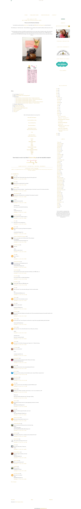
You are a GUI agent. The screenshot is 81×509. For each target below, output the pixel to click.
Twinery (34, 170)
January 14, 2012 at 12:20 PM (20, 406)
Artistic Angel (16, 460)
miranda (15, 341)
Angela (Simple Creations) (32, 128)
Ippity (58, 176)
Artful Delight (59, 144)
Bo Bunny (58, 149)
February (58, 113)
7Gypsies (58, 142)
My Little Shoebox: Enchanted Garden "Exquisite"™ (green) (25, 100)
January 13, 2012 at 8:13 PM (20, 233)
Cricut (58, 158)
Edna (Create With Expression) (32, 129)
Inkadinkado (59, 174)
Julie (14, 287)
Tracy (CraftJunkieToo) (32, 122)
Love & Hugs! (60, 120)
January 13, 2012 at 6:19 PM (20, 184)
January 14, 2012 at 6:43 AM (20, 332)
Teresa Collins (59, 199)
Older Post (51, 499)
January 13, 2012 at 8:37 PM (20, 242)
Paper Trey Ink (59, 188)
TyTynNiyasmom (16, 215)
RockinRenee (16, 281)
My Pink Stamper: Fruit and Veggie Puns (22, 95)
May (58, 108)
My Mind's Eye (59, 183)
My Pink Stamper (60, 184)
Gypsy (58, 170)
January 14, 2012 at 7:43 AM (20, 355)
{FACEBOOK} (31, 166)
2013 (57, 94)
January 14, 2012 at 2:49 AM (20, 308)
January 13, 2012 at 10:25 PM (20, 279)
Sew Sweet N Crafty (17, 261)
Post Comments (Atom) (19, 501)
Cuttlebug (58, 161)
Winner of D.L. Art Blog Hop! (63, 128)
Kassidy (32, 138)
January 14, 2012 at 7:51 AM (20, 362)
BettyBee (15, 389)
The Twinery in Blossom (20, 106)
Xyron (58, 204)
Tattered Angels (59, 197)
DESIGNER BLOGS (43, 508)
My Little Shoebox (26, 169)
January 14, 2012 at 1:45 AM (20, 300)
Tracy (15, 220)
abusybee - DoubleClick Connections (20, 236)
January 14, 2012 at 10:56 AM (20, 380)
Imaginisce (59, 173)
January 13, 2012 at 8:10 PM (20, 224)
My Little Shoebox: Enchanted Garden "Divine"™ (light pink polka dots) (27, 97)
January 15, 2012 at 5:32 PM (20, 457)
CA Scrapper (16, 347)
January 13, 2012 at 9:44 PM (20, 273)
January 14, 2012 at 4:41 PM (20, 420)
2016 (57, 90)
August (58, 104)
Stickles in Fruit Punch (17, 109)
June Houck (16, 311)
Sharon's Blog (32, 157)
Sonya (15, 181)
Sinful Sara (15, 433)
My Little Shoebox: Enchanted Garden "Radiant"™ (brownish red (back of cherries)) (29, 101)
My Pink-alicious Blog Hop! (62, 122)
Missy (32, 144)
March (58, 111)
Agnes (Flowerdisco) (32, 134)
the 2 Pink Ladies (16, 473)
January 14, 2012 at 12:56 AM (20, 294)
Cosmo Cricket (59, 155)
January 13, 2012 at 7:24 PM (20, 218)
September (59, 102)
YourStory (58, 206)
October (58, 100)
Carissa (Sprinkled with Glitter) (32, 149)
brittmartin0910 (16, 358)
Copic (58, 153)
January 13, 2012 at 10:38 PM (20, 284)
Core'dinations (59, 154)
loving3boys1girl (16, 244)
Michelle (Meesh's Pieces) (32, 136)
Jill (14, 199)
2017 (57, 88)
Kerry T (15, 226)
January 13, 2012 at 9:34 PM (20, 251)
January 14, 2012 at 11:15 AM (20, 386)
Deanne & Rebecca (17, 452)
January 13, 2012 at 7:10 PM (20, 196)
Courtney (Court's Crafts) (32, 147)
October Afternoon (60, 185)
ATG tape (15, 111)
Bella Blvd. (59, 147)
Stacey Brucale (16, 377)
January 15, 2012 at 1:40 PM (20, 449)
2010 (57, 134)
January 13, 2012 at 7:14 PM (20, 202)
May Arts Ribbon (60, 180)
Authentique (59, 146)
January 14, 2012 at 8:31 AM (20, 368)
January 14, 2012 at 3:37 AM (20, 316)
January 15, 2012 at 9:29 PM (20, 463)
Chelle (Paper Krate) (32, 141)
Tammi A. (15, 318)
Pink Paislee (59, 193)
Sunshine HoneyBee (17, 423)
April (58, 110)
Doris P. (15, 365)
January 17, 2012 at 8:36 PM (20, 479)
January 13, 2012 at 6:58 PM (20, 190)
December (59, 97)
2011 (57, 133)
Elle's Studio (59, 165)
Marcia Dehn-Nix (16, 193)
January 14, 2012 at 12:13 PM (20, 398)
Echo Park (58, 163)
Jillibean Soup (18, 169)
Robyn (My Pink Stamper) (32, 117)
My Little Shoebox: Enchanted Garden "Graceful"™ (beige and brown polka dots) (29, 99)
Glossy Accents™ (16, 110)
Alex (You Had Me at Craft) (32, 120)
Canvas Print (16, 275)
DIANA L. (15, 187)
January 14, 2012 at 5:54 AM (20, 324)
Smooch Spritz (59, 196)
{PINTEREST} (42, 166)
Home (32, 499)
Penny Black (59, 192)
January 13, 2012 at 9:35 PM (20, 258)
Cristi (32, 132)
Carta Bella (59, 151)
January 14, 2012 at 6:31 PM (20, 430)
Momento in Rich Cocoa (19, 105)
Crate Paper (59, 157)
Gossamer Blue (59, 169)
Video (58, 203)
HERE (35, 25)
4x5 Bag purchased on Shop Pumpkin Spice (21, 107)
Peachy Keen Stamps (60, 189)
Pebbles (58, 191)
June (32, 140)
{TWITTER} (36, 166)
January (58, 114)
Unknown (15, 327)
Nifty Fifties (21, 94)
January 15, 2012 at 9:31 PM (20, 470)
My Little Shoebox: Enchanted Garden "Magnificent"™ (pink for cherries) (28, 102)
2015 (57, 91)
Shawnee (15, 297)
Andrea (32, 145)
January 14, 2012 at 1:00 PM (20, 414)
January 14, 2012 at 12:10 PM (20, 392)
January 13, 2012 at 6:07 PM (20, 179)
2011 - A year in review (62, 116)
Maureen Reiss (16, 439)
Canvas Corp (59, 150)
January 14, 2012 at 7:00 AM (20, 338)
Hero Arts (58, 172)
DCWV (58, 162)
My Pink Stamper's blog (41, 25)
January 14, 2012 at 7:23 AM (20, 344)
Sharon (32, 148)
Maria (32, 153)
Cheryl (15, 444)
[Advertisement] (20, 490)
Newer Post (13, 499)
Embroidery (59, 166)
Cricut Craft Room (60, 159)
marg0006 (15, 466)
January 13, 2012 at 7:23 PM (20, 212)
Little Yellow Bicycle (60, 178)
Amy (14, 409)
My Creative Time (60, 181)
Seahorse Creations (17, 417)
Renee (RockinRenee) (31, 125)
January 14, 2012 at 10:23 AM (20, 374)
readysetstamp (16, 269)
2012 (57, 96)
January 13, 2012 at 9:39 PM (20, 267)
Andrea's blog (26, 25)
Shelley (32, 152)
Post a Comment (13, 481)
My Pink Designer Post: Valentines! (63, 119)
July (58, 105)
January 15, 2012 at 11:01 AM (20, 442)
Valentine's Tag (60, 124)
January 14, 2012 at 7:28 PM (20, 436)
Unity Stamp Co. (59, 202)
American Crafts (59, 143)
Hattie (15, 303)
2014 (57, 93)
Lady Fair (15, 371)
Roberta (32, 151)
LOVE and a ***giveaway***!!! (63, 117)
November (59, 99)
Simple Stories (59, 195)
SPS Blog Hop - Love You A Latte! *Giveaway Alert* (63, 126)
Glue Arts (58, 168)
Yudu (58, 207)
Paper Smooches (59, 187)
